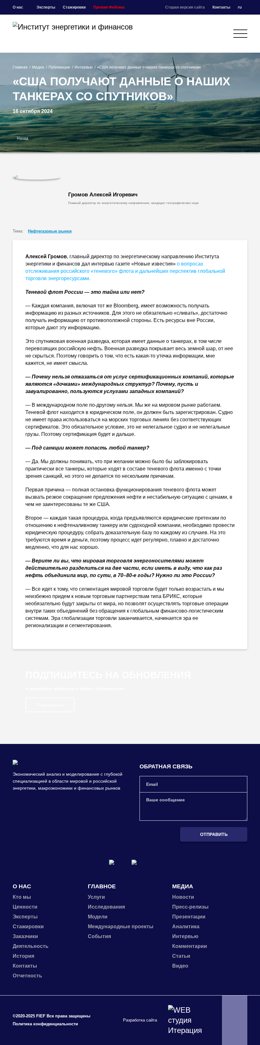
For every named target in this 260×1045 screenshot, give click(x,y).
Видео (180, 966)
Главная (20, 67)
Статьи (181, 956)
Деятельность (31, 946)
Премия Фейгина (109, 7)
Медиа (38, 67)
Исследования (106, 907)
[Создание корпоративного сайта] (187, 1020)
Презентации (188, 916)
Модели (97, 916)
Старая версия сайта (185, 7)
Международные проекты (120, 926)
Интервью (84, 67)
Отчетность (27, 975)
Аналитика (185, 926)
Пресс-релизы (190, 907)
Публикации (59, 67)
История (23, 956)
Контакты (221, 7)
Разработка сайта (140, 1020)
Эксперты (45, 7)
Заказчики (25, 936)
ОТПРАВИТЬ (214, 834)
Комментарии (189, 946)
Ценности (25, 907)
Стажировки (74, 7)
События (99, 936)
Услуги (96, 897)
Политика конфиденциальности (45, 1024)
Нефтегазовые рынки (50, 231)
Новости (183, 897)
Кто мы (22, 897)
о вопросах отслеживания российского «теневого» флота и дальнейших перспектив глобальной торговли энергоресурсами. (125, 271)
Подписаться (49, 704)
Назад (22, 138)
